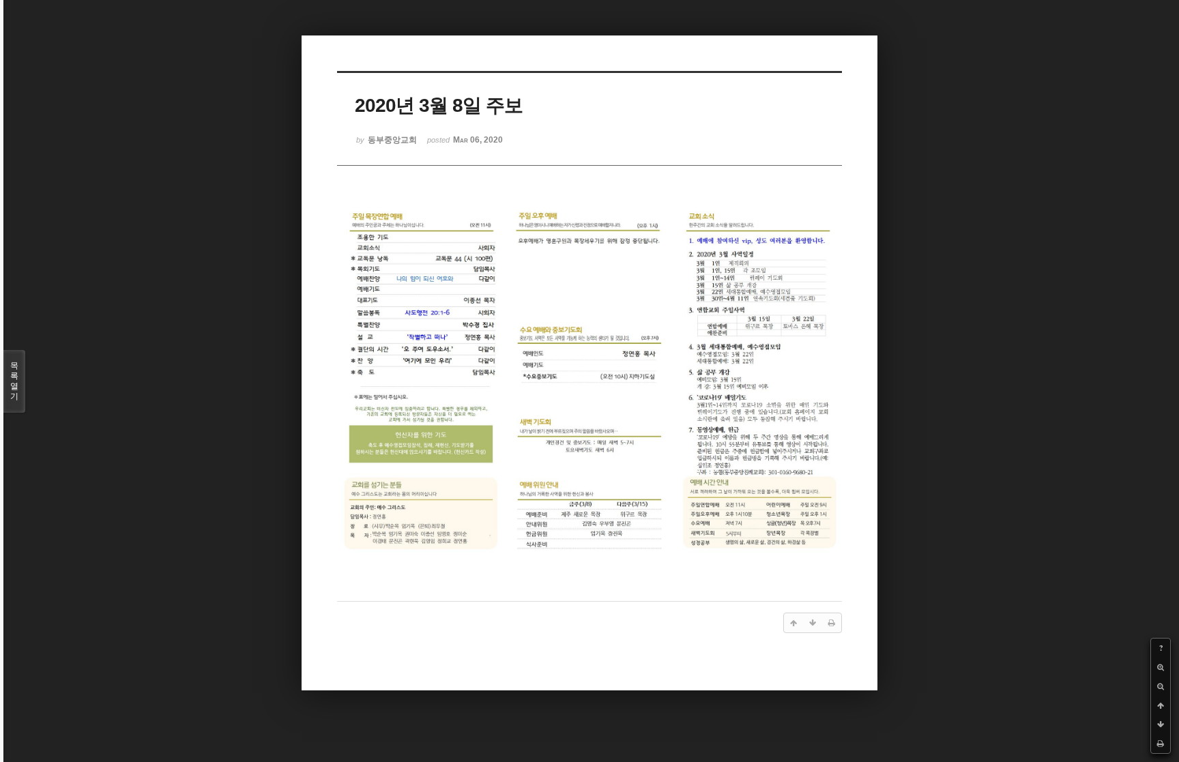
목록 (14, 381)
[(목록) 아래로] (1160, 724)
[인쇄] (1160, 743)
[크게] (1160, 667)
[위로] (1160, 705)
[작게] (1160, 686)
